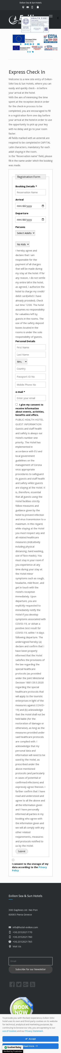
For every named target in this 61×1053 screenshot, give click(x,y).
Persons (20, 227)
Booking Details (26, 186)
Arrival (19, 199)
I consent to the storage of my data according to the (30, 867)
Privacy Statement (34, 1031)
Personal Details (25, 341)
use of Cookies (9, 1031)
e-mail (20, 391)
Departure (21, 213)
